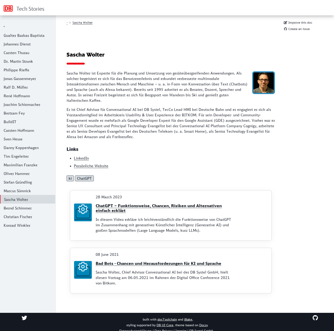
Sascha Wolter (16, 199)
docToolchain (167, 319)
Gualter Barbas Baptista (24, 35)
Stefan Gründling (18, 182)
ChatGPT (84, 178)
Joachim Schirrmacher (22, 104)
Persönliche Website (91, 166)
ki (70, 178)
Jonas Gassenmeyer (20, 78)
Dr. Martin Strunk (18, 61)
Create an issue (298, 29)
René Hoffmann (17, 96)
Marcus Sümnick (17, 191)
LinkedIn (81, 158)
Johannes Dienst (17, 44)
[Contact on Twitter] (24, 317)
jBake (188, 319)
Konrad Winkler (17, 225)
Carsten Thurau (16, 52)
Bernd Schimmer (18, 208)
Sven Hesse (13, 139)
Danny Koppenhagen (21, 147)
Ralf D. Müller (16, 87)
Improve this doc (299, 23)
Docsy (203, 325)
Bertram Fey (14, 113)
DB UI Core (165, 325)
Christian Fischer (18, 216)
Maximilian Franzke (20, 165)
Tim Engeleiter (16, 156)
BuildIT (10, 121)
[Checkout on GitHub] (315, 317)
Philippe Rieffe (16, 70)
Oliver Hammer (17, 173)
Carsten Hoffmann (19, 130)
